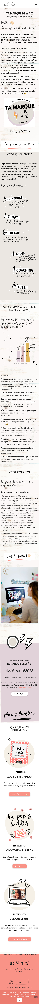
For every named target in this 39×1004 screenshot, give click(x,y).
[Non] (36, 997)
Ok (20, 1000)
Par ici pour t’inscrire (25, 687)
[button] (19, 144)
